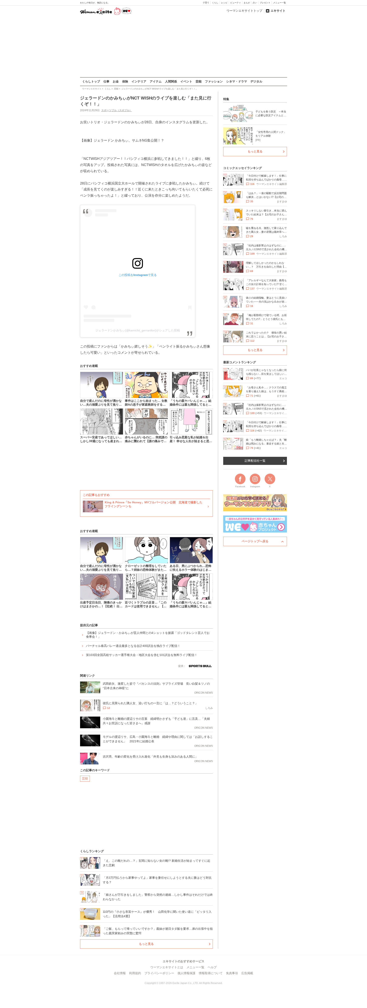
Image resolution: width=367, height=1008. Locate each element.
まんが (247, 2)
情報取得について (211, 973)
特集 (226, 99)
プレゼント (265, 2)
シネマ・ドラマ (236, 81)
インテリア (138, 81)
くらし (215, 2)
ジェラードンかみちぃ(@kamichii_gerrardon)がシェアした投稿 (137, 330)
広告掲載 (247, 973)
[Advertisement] (183, 46)
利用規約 (135, 973)
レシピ (224, 2)
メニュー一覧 (279, 2)
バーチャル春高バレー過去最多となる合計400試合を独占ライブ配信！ (133, 645)
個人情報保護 (186, 973)
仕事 (106, 81)
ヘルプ (212, 967)
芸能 (199, 81)
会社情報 (120, 973)
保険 (125, 81)
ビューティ (235, 2)
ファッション (214, 81)
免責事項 (232, 973)
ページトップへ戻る (255, 541)
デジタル (256, 81)
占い (255, 2)
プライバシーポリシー (159, 973)
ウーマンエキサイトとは (166, 967)
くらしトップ (91, 81)
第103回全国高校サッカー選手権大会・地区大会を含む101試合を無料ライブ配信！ (141, 655)
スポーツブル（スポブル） (116, 110)
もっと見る (146, 944)
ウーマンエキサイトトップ (244, 10)
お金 (116, 81)
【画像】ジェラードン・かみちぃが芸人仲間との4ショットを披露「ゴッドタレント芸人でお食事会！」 (148, 634)
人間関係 (171, 81)
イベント (186, 81)
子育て (206, 2)
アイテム (156, 81)
